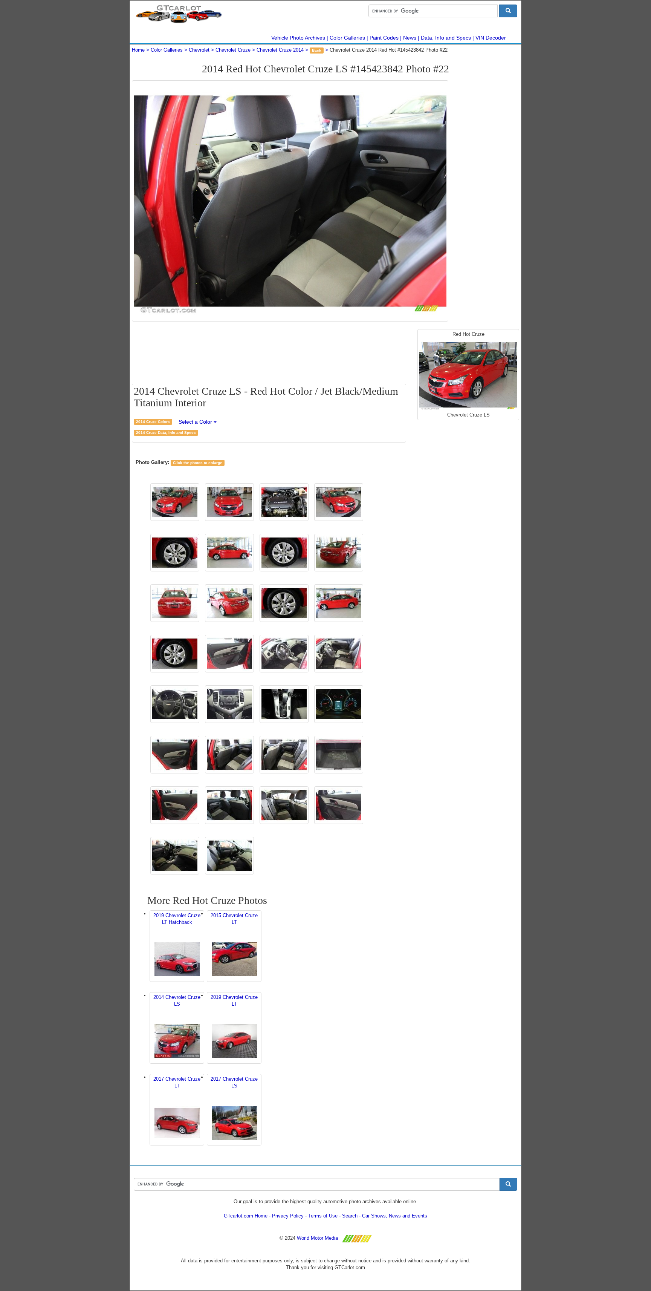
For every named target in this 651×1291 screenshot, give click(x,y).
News (409, 38)
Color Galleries (347, 38)
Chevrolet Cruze (233, 50)
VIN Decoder (490, 38)
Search (350, 1216)
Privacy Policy (288, 1216)
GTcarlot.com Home (245, 1216)
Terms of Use (323, 1216)
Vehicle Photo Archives (298, 38)
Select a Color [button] (196, 422)
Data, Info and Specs (446, 38)
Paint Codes (384, 38)
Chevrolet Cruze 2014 (280, 50)
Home (138, 50)
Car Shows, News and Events (394, 1216)
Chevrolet (199, 50)
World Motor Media (317, 1238)
